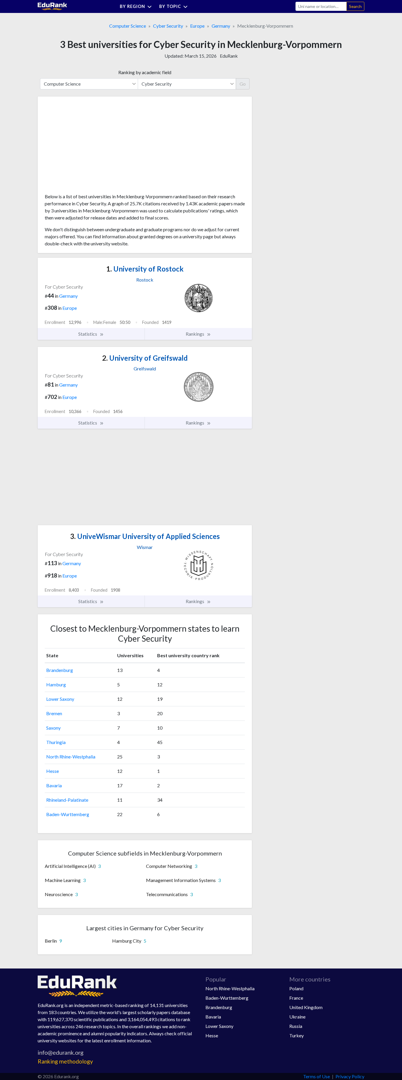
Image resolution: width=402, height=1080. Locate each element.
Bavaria (54, 785)
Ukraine (297, 1016)
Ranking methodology (65, 1061)
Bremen (54, 713)
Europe (197, 26)
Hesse (52, 771)
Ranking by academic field (144, 72)
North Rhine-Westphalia (70, 756)
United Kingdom (306, 1007)
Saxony (53, 727)
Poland (296, 988)
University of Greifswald (145, 358)
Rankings (195, 334)
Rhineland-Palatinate (67, 800)
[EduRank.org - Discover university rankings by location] (52, 6)
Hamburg (56, 684)
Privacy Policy (349, 1076)
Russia (295, 1026)
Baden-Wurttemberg (67, 814)
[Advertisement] (89, 147)
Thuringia (56, 742)
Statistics (88, 334)
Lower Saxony (60, 699)
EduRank (229, 56)
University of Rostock (145, 268)
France (296, 998)
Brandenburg (59, 670)
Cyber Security (168, 26)
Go (243, 83)
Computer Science (127, 26)
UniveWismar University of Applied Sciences (145, 536)
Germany (221, 26)
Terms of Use (316, 1076)
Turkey (296, 1035)
